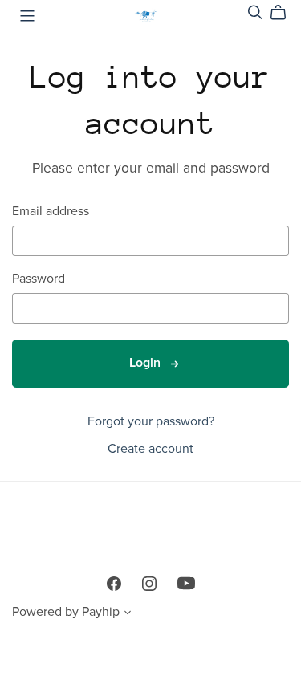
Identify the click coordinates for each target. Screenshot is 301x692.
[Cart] (284, 13)
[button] (127, 614)
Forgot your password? (150, 421)
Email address (50, 211)
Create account (150, 449)
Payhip (101, 612)
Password (38, 279)
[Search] (255, 12)
